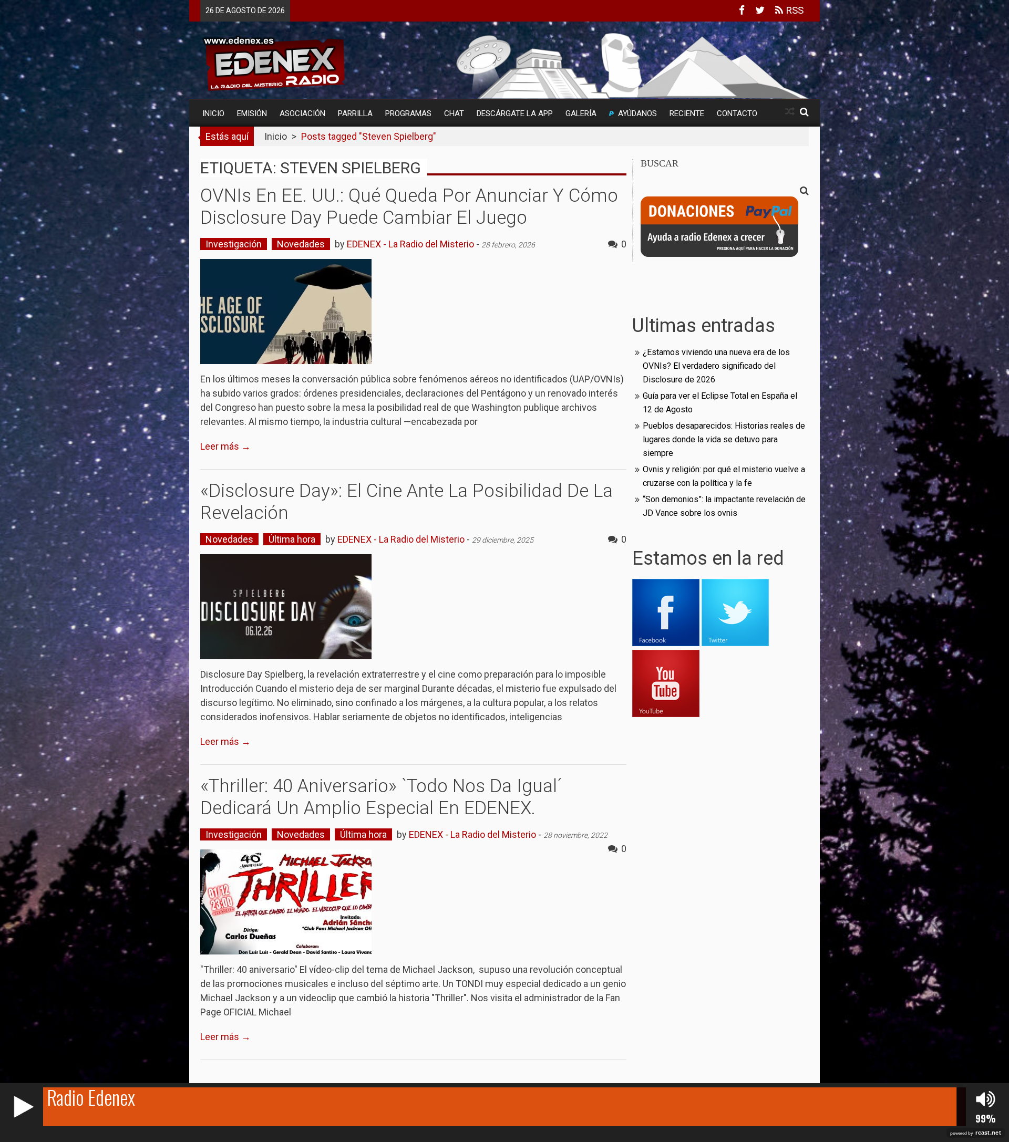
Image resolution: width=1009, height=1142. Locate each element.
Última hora (292, 539)
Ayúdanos (637, 113)
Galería (580, 113)
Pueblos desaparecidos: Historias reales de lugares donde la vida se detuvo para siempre (724, 439)
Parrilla (355, 113)
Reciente (687, 113)
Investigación (233, 244)
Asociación (302, 113)
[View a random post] (790, 111)
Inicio (213, 113)
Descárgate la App (515, 113)
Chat (454, 113)
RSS (793, 10)
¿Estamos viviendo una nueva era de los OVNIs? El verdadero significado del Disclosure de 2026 (716, 366)
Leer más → (225, 446)
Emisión (252, 113)
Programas (408, 113)
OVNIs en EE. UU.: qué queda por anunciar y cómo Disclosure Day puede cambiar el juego (409, 207)
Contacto (737, 113)
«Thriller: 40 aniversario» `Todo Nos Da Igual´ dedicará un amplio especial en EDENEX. (381, 797)
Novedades (301, 244)
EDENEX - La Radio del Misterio (410, 244)
